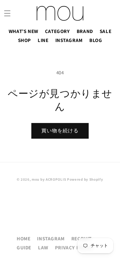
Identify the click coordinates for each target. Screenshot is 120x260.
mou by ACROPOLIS (49, 179)
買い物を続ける (60, 130)
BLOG (95, 40)
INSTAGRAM (69, 40)
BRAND (85, 31)
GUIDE (24, 247)
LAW (43, 247)
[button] (7, 13)
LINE (43, 40)
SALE (105, 31)
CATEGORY (57, 31)
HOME (23, 238)
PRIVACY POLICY (74, 247)
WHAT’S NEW (23, 31)
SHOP (24, 40)
